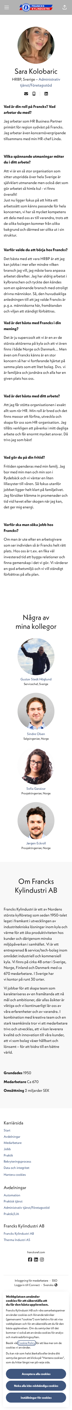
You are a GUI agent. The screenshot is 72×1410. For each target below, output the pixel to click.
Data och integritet (16, 1168)
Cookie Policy (26, 1343)
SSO (54, 1280)
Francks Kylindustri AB (19, 1233)
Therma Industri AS (17, 1240)
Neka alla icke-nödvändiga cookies (36, 1386)
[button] (64, 7)
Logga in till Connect (27, 1285)
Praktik (8, 1155)
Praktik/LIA (11, 1214)
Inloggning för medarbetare (31, 1280)
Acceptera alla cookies (36, 1374)
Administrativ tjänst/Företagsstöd (26, 1207)
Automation (12, 1195)
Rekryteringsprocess (17, 1161)
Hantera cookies (15, 1174)
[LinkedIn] (46, 94)
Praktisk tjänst (13, 1201)
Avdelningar (12, 1136)
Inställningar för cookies (36, 1397)
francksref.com (36, 1252)
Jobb (7, 1149)
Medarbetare (13, 1143)
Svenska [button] (48, 1285)
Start (7, 1130)
